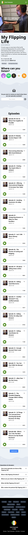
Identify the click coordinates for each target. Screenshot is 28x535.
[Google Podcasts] (19, 75)
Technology (7, 509)
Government (5, 514)
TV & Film (14, 509)
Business (4, 63)
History (4, 512)
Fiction (21, 509)
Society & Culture (20, 507)
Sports (13, 517)
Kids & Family (11, 504)
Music (18, 504)
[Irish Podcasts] (14, 523)
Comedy (4, 501)
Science (23, 514)
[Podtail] (13, 75)
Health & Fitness (15, 514)
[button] (26, 2)
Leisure (23, 512)
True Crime (11, 512)
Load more (14, 451)
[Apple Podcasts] (3, 75)
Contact (23, 531)
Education (15, 501)
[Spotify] (8, 75)
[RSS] (24, 75)
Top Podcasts (11, 531)
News (17, 512)
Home (4, 531)
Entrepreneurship (13, 63)
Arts (10, 501)
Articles (18, 531)
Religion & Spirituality (8, 507)
